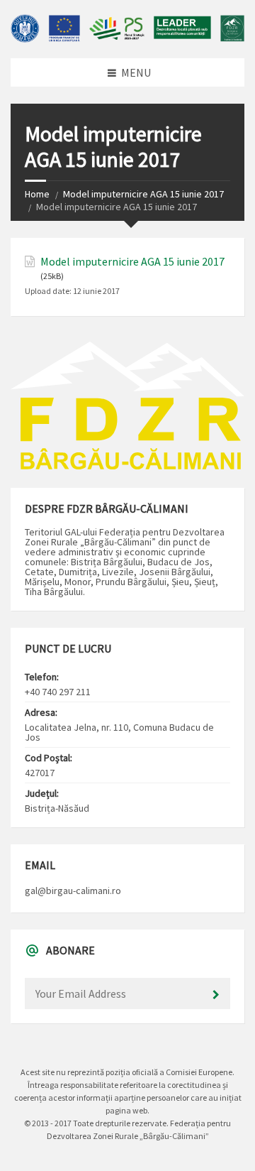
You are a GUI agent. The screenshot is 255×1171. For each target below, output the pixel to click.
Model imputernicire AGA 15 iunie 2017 (143, 193)
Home (37, 193)
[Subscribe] (216, 995)
